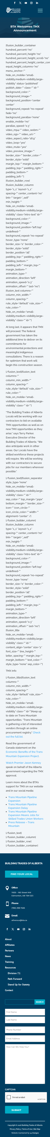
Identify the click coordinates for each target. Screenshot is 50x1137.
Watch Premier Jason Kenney (23, 762)
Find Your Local (22, 874)
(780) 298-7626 (18, 908)
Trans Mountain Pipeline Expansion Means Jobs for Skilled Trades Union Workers (25, 815)
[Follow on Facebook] (14, 3)
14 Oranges (34, 1133)
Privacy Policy (15, 1129)
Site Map (36, 1129)
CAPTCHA (10, 1089)
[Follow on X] (20, 3)
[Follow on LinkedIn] (37, 3)
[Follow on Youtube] (26, 3)
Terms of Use (27, 1129)
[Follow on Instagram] (31, 3)
